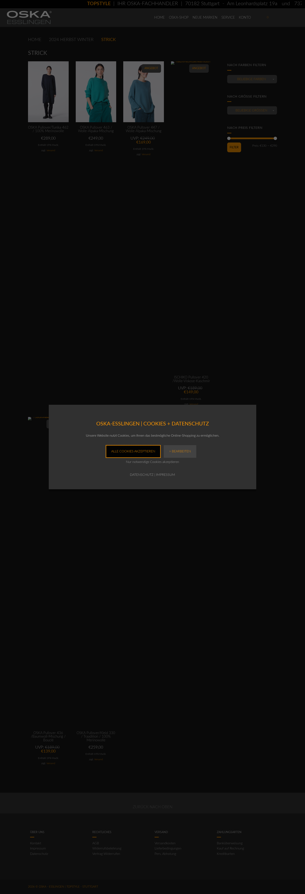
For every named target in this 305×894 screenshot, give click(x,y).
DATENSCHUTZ (142, 474)
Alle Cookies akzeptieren (133, 451)
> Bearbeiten (180, 451)
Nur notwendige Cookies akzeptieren (152, 462)
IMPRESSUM (165, 474)
